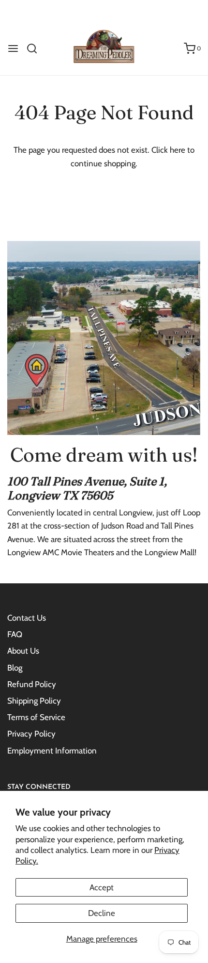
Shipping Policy (34, 701)
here (177, 150)
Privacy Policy (31, 733)
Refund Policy (31, 684)
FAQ (14, 634)
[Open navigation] (13, 48)
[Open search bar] (35, 48)
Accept (101, 887)
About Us (23, 651)
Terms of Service (36, 717)
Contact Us (26, 618)
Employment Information (52, 750)
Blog (14, 668)
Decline (101, 913)
